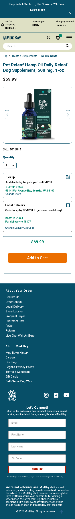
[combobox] (37, 46)
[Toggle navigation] (69, 38)
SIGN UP (37, 469)
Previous (7, 114)
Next (68, 114)
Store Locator (14, 311)
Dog (5, 56)
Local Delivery (15, 205)
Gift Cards (12, 376)
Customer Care (15, 321)
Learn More (37, 10)
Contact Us (12, 297)
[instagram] (46, 395)
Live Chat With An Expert (21, 336)
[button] (48, 37)
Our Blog (11, 362)
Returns (10, 330)
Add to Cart (37, 258)
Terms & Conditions (18, 372)
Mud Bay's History (17, 353)
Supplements (49, 56)
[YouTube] (66, 395)
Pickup (60, 25)
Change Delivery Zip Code (19, 228)
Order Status (14, 302)
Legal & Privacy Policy (20, 367)
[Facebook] (56, 395)
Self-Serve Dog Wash (19, 381)
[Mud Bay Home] (12, 37)
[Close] (70, 13)
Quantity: (9, 157)
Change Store (13, 194)
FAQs (9, 326)
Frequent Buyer (15, 316)
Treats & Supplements (24, 56)
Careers (11, 357)
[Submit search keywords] (67, 46)
